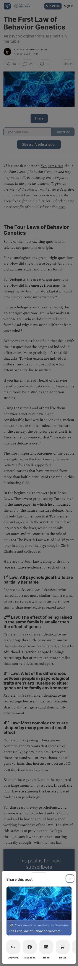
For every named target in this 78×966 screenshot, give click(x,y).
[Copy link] (13, 947)
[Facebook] (30, 947)
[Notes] (63, 947)
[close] (70, 878)
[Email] (46, 947)
